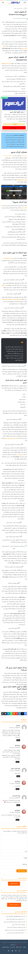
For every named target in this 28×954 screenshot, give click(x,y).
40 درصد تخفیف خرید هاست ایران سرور (16, 927)
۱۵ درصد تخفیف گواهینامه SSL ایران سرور (15, 916)
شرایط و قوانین (5, 947)
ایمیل (25, 857)
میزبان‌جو (12, 944)
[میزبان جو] (14, 2)
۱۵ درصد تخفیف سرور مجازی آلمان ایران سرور (14, 921)
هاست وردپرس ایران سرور (11, 438)
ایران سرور (24, 155)
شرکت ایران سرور (18, 8)
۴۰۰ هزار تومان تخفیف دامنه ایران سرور (16, 932)
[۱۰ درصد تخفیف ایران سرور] (14, 103)
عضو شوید (4, 285)
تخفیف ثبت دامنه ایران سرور (18, 924)
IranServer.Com (14, 883)
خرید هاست (20, 454)
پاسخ (18, 740)
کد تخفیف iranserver (14, 904)
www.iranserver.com (8, 155)
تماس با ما (12, 947)
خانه (24, 8)
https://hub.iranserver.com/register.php (11, 299)
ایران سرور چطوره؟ (6, 63)
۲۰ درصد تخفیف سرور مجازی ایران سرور (15, 919)
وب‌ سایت (24, 864)
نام (26, 851)
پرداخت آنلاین (19, 947)
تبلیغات (24, 947)
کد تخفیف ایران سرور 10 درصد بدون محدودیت (14, 930)
